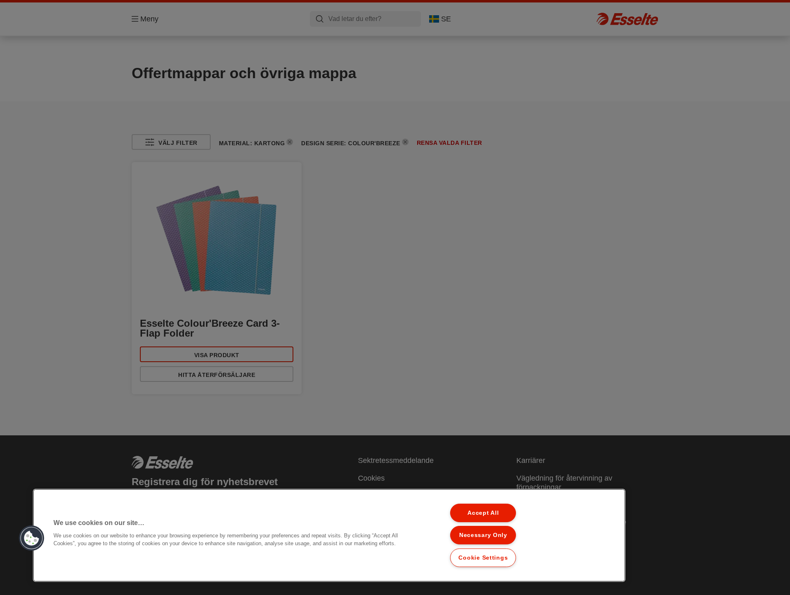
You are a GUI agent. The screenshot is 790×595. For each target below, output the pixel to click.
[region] (329, 535)
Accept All (483, 512)
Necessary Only (483, 535)
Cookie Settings (483, 557)
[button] (32, 538)
